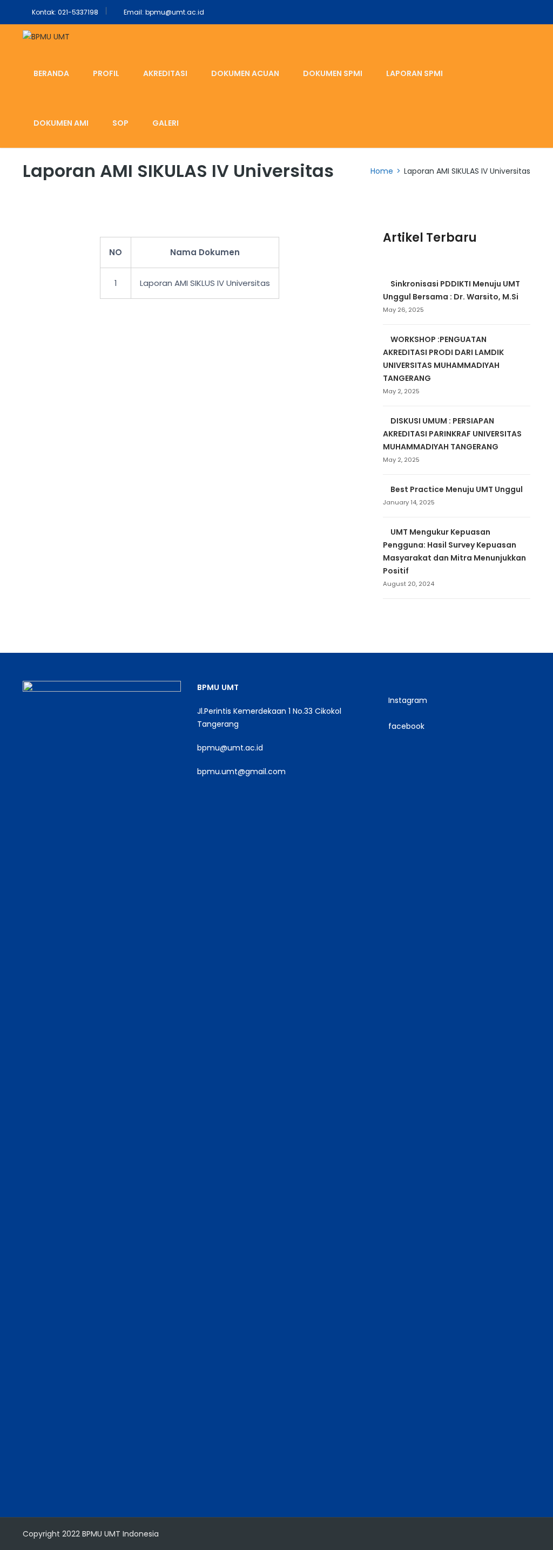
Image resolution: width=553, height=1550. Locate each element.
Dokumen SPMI (332, 73)
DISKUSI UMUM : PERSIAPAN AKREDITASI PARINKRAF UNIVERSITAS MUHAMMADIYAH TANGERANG (452, 433)
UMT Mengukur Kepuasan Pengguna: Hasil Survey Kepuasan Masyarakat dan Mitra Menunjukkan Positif (454, 551)
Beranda (51, 73)
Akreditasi (165, 73)
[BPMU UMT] (46, 36)
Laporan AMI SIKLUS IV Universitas (205, 283)
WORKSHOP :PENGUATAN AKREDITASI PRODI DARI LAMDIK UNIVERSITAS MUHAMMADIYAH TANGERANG (443, 359)
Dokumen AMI (61, 123)
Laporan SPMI (414, 73)
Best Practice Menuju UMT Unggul (456, 489)
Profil (106, 73)
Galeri (165, 123)
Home (381, 171)
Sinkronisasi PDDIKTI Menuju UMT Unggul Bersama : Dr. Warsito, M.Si (451, 290)
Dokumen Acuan (245, 73)
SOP (120, 123)
